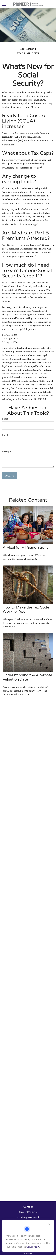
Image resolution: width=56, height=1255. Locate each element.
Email (5, 435)
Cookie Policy (32, 1246)
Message (6, 451)
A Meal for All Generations (25, 547)
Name (5, 418)
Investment (28, 1253)
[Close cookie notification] (49, 1224)
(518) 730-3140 (31, 1212)
